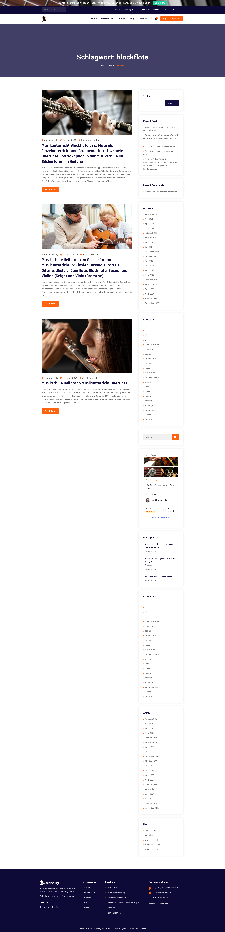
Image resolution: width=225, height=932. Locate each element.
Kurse (122, 18)
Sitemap (111, 908)
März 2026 (149, 228)
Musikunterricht (96, 140)
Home (94, 18)
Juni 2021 (149, 289)
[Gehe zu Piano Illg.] (102, 66)
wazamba (149, 415)
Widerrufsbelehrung (116, 893)
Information (107, 18)
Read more (50, 189)
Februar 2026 (151, 233)
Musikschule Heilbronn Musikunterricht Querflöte (84, 383)
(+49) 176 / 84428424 (150, 10)
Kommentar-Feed (152, 845)
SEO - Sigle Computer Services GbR (130, 928)
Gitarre (87, 908)
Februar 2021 (151, 298)
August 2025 (151, 238)
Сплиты (148, 419)
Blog (131, 18)
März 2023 (149, 275)
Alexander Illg (51, 140)
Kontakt (143, 18)
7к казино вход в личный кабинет (160, 146)
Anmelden (149, 835)
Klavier (87, 903)
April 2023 (149, 270)
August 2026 (151, 214)
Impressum (112, 888)
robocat (148, 401)
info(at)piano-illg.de (125, 10)
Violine (87, 888)
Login (165, 18)
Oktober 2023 (151, 256)
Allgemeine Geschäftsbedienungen (123, 903)
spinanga (149, 405)
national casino (152, 377)
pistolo (148, 382)
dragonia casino (152, 363)
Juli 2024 (149, 247)
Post (147, 387)
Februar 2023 (151, 280)
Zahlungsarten (114, 913)
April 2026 (149, 224)
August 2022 (151, 284)
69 (146, 335)
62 (146, 330)
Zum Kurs (160, 2)
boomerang (150, 349)
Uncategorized (151, 410)
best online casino (153, 344)
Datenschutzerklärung (118, 898)
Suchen (147, 96)
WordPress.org (151, 849)
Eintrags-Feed (151, 840)
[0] (156, 19)
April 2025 (149, 242)
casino (148, 354)
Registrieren (176, 18)
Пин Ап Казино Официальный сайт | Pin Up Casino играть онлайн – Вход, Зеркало (160, 138)
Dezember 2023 (152, 252)
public (147, 391)
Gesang (87, 898)
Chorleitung (150, 358)
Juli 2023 (149, 261)
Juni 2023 (149, 266)
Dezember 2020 (152, 303)
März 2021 (149, 294)
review (148, 396)
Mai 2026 (149, 219)
